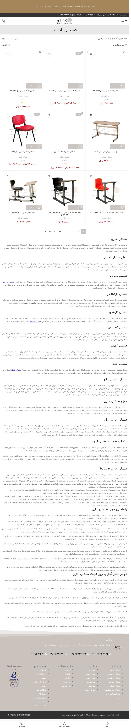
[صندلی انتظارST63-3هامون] (64, 130)
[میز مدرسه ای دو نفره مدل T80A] (106, 130)
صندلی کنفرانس (114, 682)
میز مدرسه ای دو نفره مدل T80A (106, 151)
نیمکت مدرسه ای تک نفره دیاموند (22, 212)
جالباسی (67, 678)
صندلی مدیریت (8, 282)
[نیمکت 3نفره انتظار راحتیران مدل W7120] (64, 70)
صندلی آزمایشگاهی (112, 690)
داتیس (106, 99)
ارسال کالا (42, 694)
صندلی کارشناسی (27, 303)
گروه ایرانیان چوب (76, 715)
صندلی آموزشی (106, 157)
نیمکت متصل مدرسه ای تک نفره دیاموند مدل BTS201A (64, 214)
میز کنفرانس (90, 682)
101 (55, 231)
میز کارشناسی (90, 674)
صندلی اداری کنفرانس (119, 339)
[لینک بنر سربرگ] (64, 6)
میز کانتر (92, 686)
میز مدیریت (91, 670)
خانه (125, 38)
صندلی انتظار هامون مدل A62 (23, 151)
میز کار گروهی (90, 690)
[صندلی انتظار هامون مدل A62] (23, 130)
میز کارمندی (90, 678)
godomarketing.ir (23, 715)
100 (60, 231)
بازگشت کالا (41, 690)
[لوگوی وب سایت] (64, 21)
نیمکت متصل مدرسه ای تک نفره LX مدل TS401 (106, 212)
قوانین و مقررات (40, 698)
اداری (111, 38)
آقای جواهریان (97, 15)
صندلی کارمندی (35, 321)
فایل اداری (66, 674)
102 (50, 231)
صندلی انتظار (106, 96)
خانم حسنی (118, 15)
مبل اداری (66, 682)
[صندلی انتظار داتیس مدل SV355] (23, 70)
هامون (64, 160)
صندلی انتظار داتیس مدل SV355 (22, 90)
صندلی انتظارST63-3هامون (64, 151)
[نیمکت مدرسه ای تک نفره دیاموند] (23, 191)
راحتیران (64, 99)
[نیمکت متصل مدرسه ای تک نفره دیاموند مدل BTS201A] (64, 191)
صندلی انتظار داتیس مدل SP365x (106, 90)
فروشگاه (118, 38)
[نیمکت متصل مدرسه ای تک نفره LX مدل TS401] (106, 191)
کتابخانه (67, 670)
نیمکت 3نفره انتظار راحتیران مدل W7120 (64, 90)
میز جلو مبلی (65, 686)
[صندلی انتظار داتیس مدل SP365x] (106, 70)
